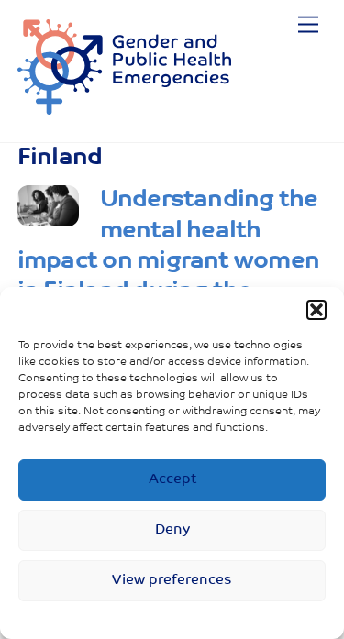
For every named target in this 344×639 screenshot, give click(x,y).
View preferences (172, 581)
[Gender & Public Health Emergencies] (124, 109)
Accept (172, 480)
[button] (316, 310)
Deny (172, 530)
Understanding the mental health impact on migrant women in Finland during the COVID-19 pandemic (168, 261)
